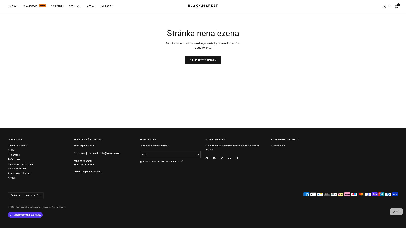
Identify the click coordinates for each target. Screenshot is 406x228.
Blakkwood (30, 6)
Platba (11, 150)
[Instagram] (224, 158)
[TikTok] (239, 158)
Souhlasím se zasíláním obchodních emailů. (163, 161)
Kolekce (106, 6)
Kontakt (12, 177)
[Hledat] (390, 6)
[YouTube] (231, 158)
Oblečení (56, 6)
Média (90, 6)
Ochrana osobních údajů (20, 164)
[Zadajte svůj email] (197, 154)
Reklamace (14, 154)
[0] (395, 6)
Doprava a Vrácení (17, 145)
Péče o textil (14, 159)
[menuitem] (14, 6)
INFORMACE (15, 139)
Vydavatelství (278, 145)
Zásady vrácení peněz (19, 173)
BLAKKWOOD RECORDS (285, 139)
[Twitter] (216, 158)
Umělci (12, 6)
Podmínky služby (17, 168)
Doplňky (74, 6)
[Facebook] (208, 158)
